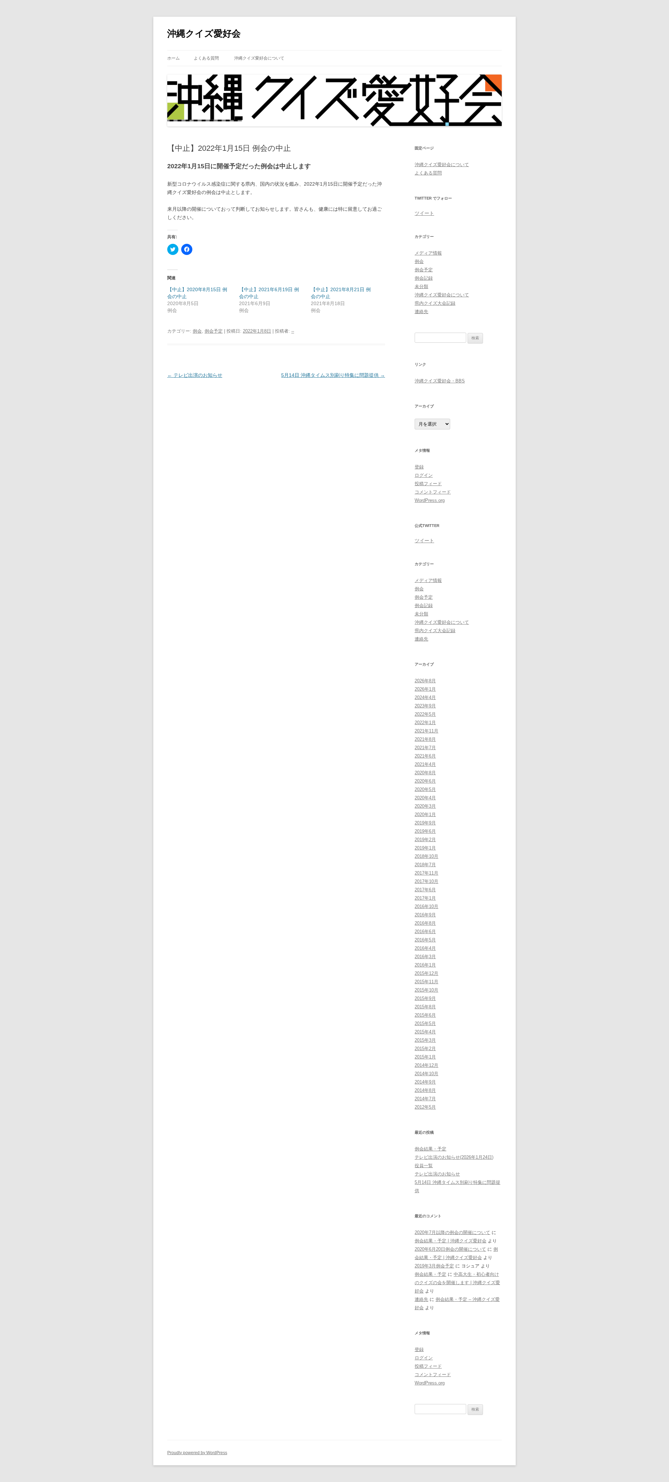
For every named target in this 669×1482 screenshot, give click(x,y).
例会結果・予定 (430, 1148)
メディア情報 (428, 253)
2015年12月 (426, 973)
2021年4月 (425, 764)
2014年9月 (425, 1082)
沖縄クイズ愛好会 (204, 33)
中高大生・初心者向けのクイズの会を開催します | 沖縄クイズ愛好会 (457, 1283)
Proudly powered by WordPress (197, 1452)
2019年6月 (425, 831)
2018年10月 (426, 856)
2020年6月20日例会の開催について (450, 1249)
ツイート (424, 213)
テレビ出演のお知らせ (194, 375)
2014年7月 (425, 1098)
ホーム (173, 58)
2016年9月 (425, 914)
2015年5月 (425, 1023)
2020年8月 (425, 772)
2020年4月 (425, 797)
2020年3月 (425, 806)
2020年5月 (425, 789)
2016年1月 (425, 965)
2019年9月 (425, 822)
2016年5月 (425, 939)
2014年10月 (426, 1073)
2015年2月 (425, 1048)
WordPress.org (430, 500)
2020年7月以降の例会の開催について (452, 1232)
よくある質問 (206, 58)
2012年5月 (425, 1107)
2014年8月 (425, 1090)
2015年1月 (425, 1057)
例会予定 (214, 331)
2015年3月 (425, 1040)
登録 (419, 467)
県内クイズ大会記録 (435, 303)
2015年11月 (426, 981)
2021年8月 (425, 739)
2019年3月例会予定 (434, 1265)
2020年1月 (425, 814)
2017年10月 (426, 881)
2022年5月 (425, 714)
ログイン (424, 475)
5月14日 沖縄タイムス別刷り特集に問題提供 (333, 375)
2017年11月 (426, 873)
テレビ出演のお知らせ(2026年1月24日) (454, 1157)
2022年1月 (425, 722)
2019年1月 (425, 848)
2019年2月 (425, 839)
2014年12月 (426, 1065)
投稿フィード (428, 483)
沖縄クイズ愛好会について (259, 58)
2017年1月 (425, 898)
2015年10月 (426, 990)
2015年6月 (425, 1015)
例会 (197, 331)
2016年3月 (425, 956)
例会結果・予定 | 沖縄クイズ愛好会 (450, 1240)
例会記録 (424, 278)
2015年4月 (425, 1031)
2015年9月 (425, 998)
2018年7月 (425, 864)
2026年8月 (425, 680)
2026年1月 (425, 689)
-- (292, 331)
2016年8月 (425, 923)
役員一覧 (424, 1165)
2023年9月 (425, 705)
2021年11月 (426, 731)
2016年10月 (426, 906)
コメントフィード (433, 492)
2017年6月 (425, 889)
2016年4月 (425, 948)
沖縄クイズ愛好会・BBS (440, 380)
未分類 (421, 286)
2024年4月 (425, 697)
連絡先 (421, 311)
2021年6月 (425, 756)
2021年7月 (425, 747)
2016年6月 (425, 931)
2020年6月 (425, 781)
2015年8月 (425, 1006)
